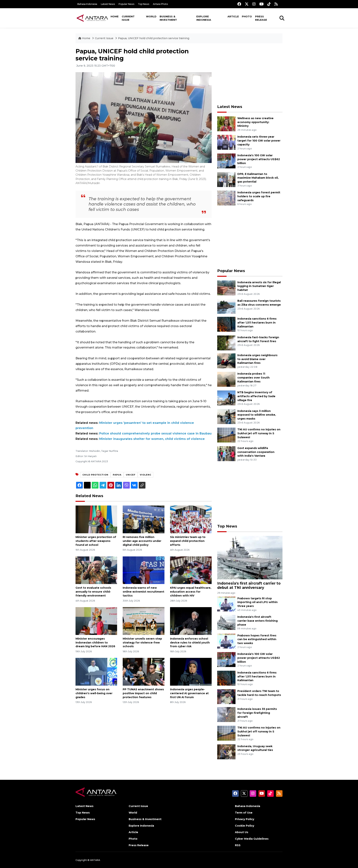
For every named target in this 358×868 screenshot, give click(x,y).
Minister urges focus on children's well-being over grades (94, 693)
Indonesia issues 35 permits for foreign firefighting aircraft (257, 712)
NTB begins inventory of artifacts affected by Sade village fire (256, 396)
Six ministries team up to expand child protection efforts (187, 541)
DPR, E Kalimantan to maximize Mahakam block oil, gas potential (258, 177)
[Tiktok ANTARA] (269, 4)
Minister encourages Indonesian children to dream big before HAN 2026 (95, 642)
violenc (145, 474)
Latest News (108, 4)
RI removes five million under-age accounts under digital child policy (142, 541)
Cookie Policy (244, 825)
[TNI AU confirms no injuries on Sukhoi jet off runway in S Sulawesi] (226, 435)
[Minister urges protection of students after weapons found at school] (96, 519)
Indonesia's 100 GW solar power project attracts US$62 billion (258, 159)
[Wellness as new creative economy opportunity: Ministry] (226, 123)
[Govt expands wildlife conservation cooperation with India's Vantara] (226, 453)
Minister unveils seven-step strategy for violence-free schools (142, 642)
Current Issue (128, 18)
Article (233, 16)
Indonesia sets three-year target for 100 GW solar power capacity (258, 140)
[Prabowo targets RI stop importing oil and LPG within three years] (226, 603)
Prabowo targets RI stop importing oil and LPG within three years (257, 602)
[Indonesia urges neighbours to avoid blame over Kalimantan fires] (226, 360)
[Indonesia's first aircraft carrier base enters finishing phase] (226, 622)
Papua (117, 474)
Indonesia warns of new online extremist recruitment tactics (143, 591)
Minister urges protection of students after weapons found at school (96, 541)
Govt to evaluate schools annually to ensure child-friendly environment (93, 591)
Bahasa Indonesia (87, 4)
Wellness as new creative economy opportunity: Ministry (255, 122)
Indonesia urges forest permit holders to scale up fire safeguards (258, 196)
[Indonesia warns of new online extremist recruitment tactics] (143, 570)
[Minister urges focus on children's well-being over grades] (96, 671)
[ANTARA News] (92, 17)
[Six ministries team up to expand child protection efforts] (191, 519)
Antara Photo (160, 4)
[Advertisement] (249, 74)
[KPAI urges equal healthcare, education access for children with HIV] (191, 570)
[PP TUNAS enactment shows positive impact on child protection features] (143, 671)
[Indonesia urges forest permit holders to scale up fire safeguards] (226, 198)
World (151, 16)
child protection (95, 474)
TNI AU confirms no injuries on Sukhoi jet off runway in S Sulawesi (258, 433)
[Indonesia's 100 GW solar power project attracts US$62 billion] (226, 160)
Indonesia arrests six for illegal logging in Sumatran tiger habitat (259, 286)
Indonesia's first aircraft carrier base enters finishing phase (257, 620)
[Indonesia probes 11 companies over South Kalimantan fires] (226, 379)
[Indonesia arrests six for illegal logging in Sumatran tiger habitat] (226, 287)
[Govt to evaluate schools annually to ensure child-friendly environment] (96, 570)
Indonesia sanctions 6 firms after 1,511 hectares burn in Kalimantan (257, 322)
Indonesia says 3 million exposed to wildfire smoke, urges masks (256, 414)
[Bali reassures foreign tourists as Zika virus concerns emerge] (226, 306)
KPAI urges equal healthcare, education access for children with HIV (190, 591)
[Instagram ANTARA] (254, 4)
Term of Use (243, 812)
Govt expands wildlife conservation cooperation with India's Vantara (255, 452)
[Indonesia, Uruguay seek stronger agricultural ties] (226, 751)
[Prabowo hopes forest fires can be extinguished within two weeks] (226, 641)
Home (115, 16)
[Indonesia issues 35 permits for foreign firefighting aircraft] (226, 714)
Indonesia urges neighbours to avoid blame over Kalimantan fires (257, 359)
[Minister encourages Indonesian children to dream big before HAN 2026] (96, 621)
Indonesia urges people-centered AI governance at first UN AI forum (189, 693)
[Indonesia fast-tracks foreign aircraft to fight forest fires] (226, 342)
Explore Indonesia (203, 18)
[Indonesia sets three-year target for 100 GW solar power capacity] (226, 142)
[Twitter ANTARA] (247, 4)
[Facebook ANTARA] (239, 4)
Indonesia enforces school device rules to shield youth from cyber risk (190, 642)
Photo (247, 16)
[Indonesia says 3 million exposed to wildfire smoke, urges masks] (226, 416)
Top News (143, 4)
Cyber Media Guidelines (251, 838)
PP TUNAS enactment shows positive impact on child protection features (143, 693)
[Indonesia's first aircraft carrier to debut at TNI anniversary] (249, 557)
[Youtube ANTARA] (261, 4)
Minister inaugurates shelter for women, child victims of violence (152, 439)
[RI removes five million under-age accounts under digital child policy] (143, 519)
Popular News (126, 4)
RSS (238, 845)
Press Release (261, 18)
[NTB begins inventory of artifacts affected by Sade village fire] (226, 397)
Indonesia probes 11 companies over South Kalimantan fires (253, 377)
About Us (241, 832)
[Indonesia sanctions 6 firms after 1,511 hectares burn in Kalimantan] (226, 324)
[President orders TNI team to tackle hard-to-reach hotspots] (226, 696)
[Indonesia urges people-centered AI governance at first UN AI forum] (191, 671)
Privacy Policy (244, 819)
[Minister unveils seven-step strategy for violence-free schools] (143, 621)
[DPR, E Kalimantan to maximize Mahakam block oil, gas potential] (226, 179)
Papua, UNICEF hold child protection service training (153, 38)
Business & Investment (168, 18)
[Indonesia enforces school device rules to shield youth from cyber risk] (191, 621)
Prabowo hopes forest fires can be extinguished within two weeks (256, 639)
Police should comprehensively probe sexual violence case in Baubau (155, 433)
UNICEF (130, 474)
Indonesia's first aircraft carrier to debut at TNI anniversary (249, 585)
